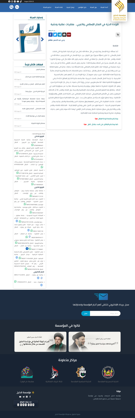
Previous (15, 39)
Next (39, 39)
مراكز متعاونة (67, 360)
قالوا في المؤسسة (67, 326)
